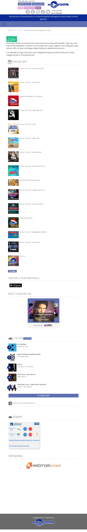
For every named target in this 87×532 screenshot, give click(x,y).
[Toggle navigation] (5, 24)
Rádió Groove (25, 4)
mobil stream (38, 4)
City (21, 8)
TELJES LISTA (45, 395)
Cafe (38, 8)
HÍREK (13, 271)
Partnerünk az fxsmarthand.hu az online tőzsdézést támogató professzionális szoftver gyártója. (43, 17)
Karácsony (30, 8)
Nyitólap (11, 30)
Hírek (19, 30)
